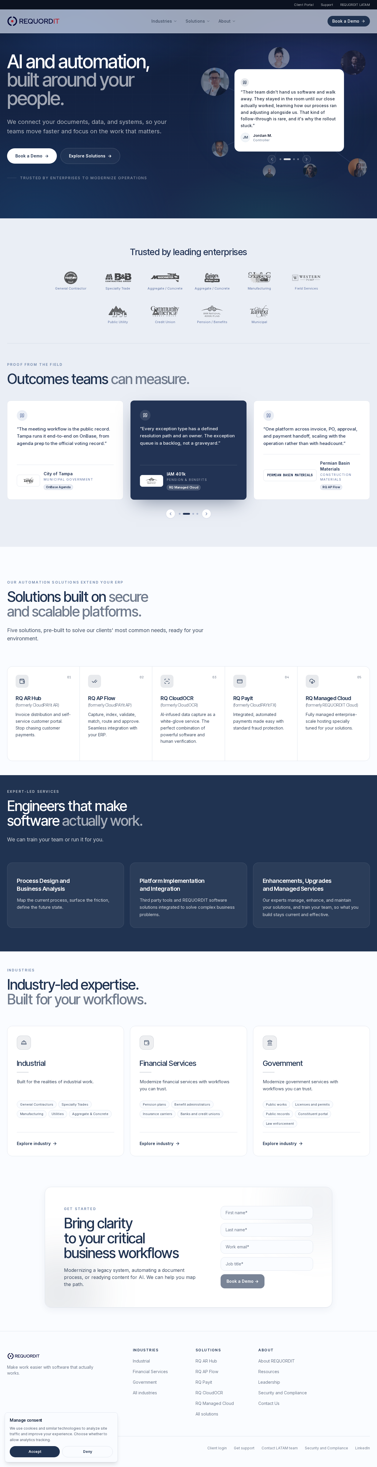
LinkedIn (362, 1448)
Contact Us (269, 1403)
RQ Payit (204, 1382)
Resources (268, 1371)
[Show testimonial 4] (298, 159)
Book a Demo (345, 21)
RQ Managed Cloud (215, 1403)
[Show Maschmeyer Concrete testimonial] (197, 514)
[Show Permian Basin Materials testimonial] (193, 514)
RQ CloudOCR (209, 1392)
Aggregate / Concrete (165, 288)
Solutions (195, 21)
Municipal (259, 322)
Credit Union (165, 322)
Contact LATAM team (280, 1448)
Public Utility (118, 322)
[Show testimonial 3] (294, 159)
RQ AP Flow (207, 1371)
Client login (217, 1448)
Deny (87, 1451)
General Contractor (70, 288)
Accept (35, 1451)
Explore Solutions (90, 155)
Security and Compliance (282, 1392)
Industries (161, 21)
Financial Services (150, 1371)
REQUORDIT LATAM (355, 5)
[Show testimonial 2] (287, 159)
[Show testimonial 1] (280, 159)
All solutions (207, 1413)
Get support (244, 1448)
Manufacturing (259, 288)
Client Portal (304, 5)
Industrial (141, 1360)
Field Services (306, 288)
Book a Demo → (242, 1281)
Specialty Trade (117, 288)
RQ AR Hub (206, 1360)
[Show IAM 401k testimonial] (186, 514)
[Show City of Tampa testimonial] (180, 514)
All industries (145, 1392)
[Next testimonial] (306, 159)
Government (145, 1382)
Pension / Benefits (212, 322)
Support (327, 5)
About (225, 21)
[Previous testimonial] (272, 159)
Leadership (269, 1382)
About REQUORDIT (276, 1360)
